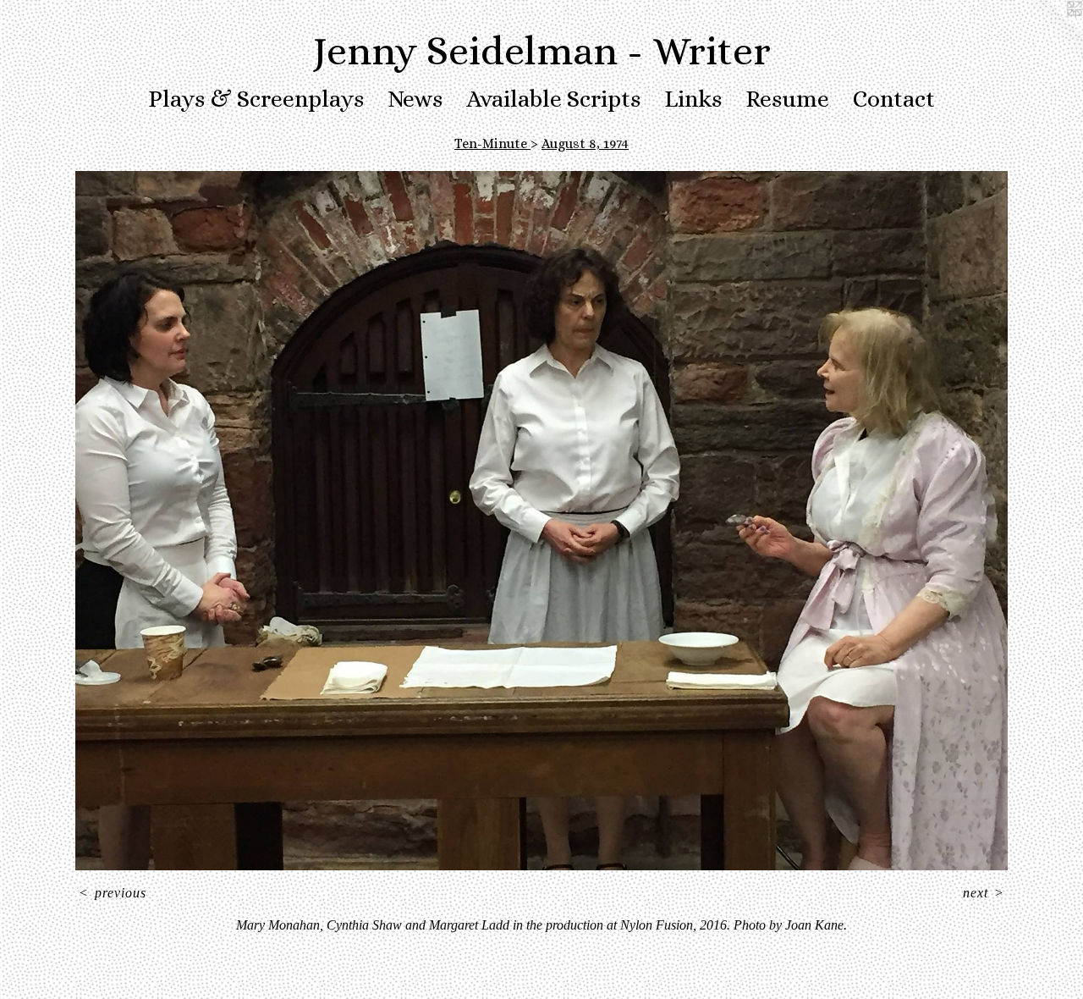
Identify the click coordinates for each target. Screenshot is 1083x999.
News (415, 99)
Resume (787, 99)
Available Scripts (553, 99)
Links (693, 99)
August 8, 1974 (585, 143)
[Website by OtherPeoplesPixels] (1049, 34)
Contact (894, 99)
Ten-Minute (492, 143)
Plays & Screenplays (256, 99)
